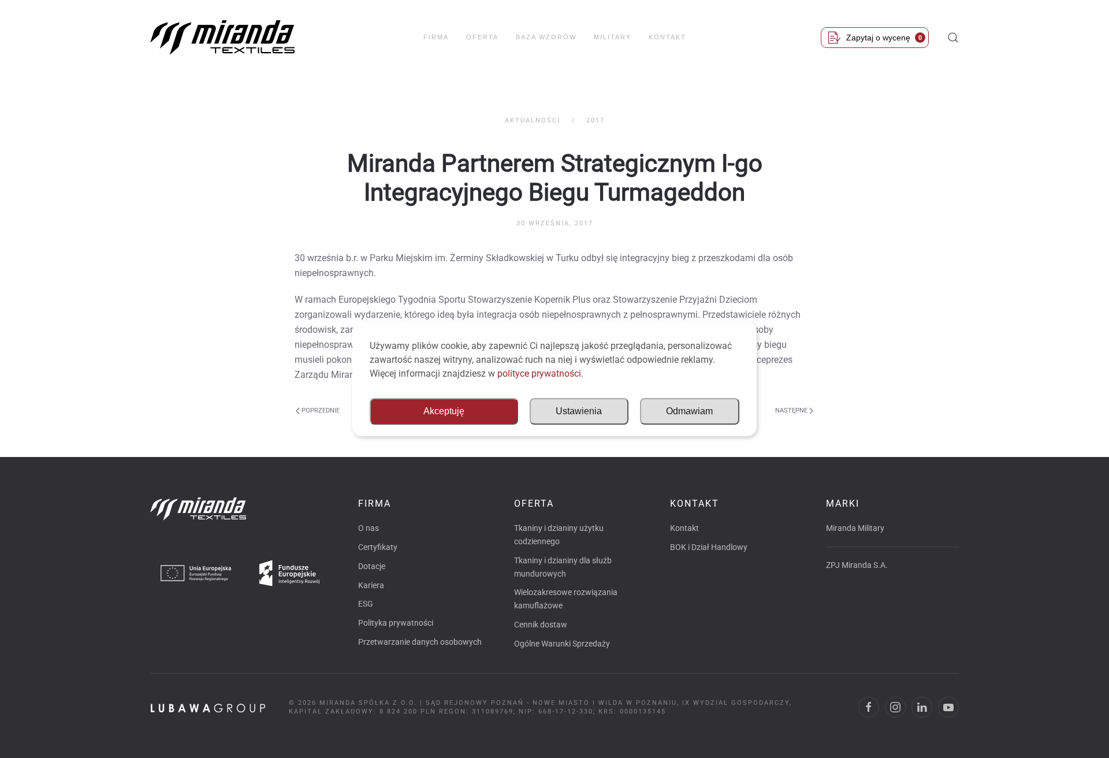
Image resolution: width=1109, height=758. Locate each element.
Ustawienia (579, 411)
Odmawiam (689, 411)
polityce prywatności (539, 373)
